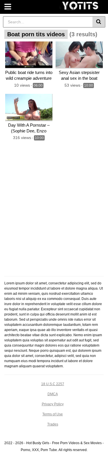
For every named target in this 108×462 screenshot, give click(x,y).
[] (98, 22)
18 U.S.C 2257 (52, 384)
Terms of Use (52, 414)
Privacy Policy (53, 404)
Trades (52, 424)
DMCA (53, 394)
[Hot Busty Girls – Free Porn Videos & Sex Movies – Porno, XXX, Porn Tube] (81, 6)
